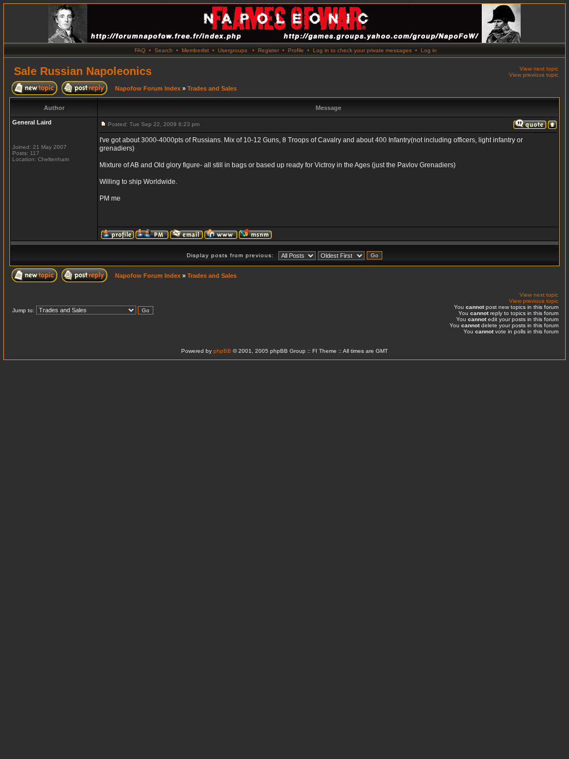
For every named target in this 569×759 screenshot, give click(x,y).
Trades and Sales (212, 88)
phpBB (222, 351)
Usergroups (232, 50)
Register (268, 50)
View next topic (539, 69)
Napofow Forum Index (148, 88)
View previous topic (533, 75)
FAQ (140, 50)
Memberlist (195, 50)
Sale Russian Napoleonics (83, 71)
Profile (296, 50)
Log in (429, 50)
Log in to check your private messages (362, 50)
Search (163, 50)
